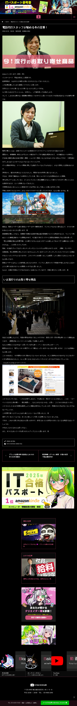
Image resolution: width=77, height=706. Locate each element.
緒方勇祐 (13, 441)
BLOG (12, 31)
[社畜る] (38, 17)
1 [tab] (36, 539)
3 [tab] (39, 539)
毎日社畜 (18, 31)
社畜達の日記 (26, 31)
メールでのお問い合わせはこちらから (54, 702)
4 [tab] (41, 539)
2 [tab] (37, 539)
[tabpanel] (38, 536)
